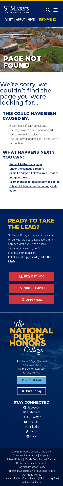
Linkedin (33, 426)
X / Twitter (33, 417)
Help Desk (54, 478)
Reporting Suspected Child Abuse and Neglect (31, 470)
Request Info (34, 276)
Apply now (34, 300)
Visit (9, 19)
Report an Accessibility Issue (31, 463)
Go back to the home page (25, 164)
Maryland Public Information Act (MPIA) (24, 478)
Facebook (33, 407)
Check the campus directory (26, 168)
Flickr (33, 436)
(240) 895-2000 (33, 372)
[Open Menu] (55, 10)
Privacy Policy (14, 459)
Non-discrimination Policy (31, 467)
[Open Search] (47, 10)
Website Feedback (31, 482)
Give (31, 19)
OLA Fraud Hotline (31, 474)
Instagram (33, 412)
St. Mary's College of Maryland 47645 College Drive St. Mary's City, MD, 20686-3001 (32, 365)
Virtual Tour (33, 380)
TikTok (33, 431)
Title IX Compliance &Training (40, 459)
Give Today (33, 391)
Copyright (45, 455)
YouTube (33, 422)
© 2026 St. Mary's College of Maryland (31, 451)
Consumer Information (24, 455)
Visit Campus (34, 288)
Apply (20, 19)
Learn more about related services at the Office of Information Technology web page (34, 186)
